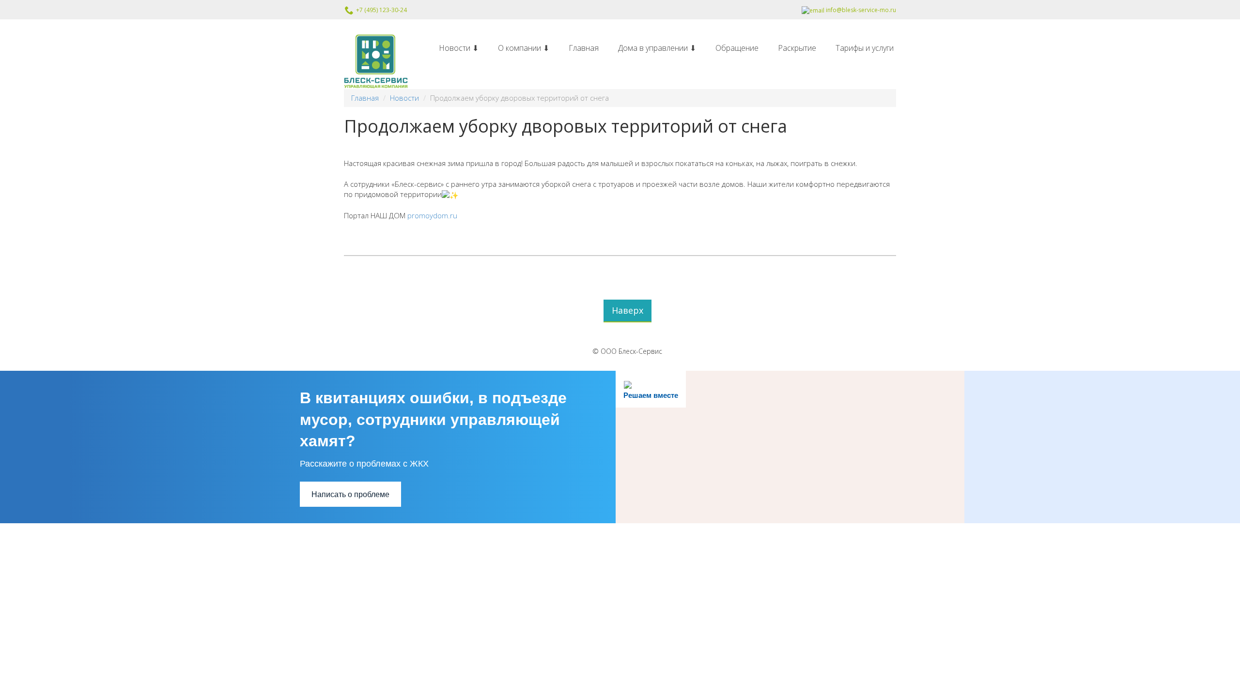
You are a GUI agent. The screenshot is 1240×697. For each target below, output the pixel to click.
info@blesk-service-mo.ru (860, 10)
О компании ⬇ (523, 48)
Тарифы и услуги (865, 48)
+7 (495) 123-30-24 (381, 10)
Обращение (737, 48)
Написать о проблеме (350, 494)
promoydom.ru (432, 215)
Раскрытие (797, 48)
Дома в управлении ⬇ (657, 48)
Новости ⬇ (459, 48)
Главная (584, 48)
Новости (404, 98)
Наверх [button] (627, 310)
